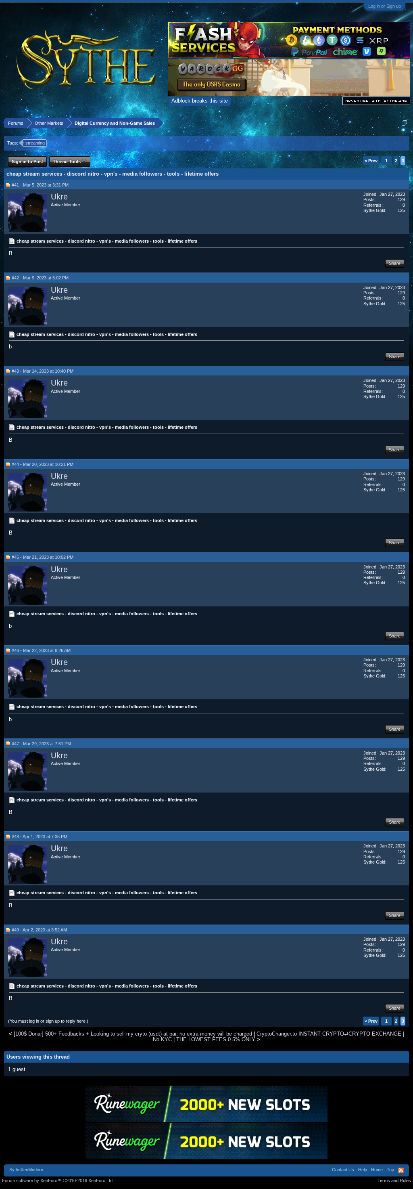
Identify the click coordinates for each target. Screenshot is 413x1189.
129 (401, 199)
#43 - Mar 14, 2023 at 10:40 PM (42, 371)
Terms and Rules (394, 1180)
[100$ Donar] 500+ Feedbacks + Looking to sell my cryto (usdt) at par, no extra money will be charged (133, 1034)
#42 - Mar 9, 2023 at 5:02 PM (40, 277)
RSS (401, 1170)
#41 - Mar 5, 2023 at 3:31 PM (40, 184)
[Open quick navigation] (404, 123)
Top (390, 1169)
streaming (35, 142)
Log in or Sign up (384, 6)
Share (394, 263)
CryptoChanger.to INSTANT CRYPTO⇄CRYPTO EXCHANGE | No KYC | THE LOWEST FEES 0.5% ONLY (278, 1036)
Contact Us (343, 1169)
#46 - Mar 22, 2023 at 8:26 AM (41, 650)
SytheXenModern (26, 1169)
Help (362, 1169)
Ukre (59, 196)
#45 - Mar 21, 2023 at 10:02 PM (42, 557)
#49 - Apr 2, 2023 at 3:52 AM (39, 929)
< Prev (371, 160)
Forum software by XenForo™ (58, 1180)
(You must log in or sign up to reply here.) (48, 1021)
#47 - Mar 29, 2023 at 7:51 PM (41, 743)
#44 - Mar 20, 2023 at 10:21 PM (42, 464)
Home (377, 1169)
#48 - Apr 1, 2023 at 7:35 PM (39, 836)
